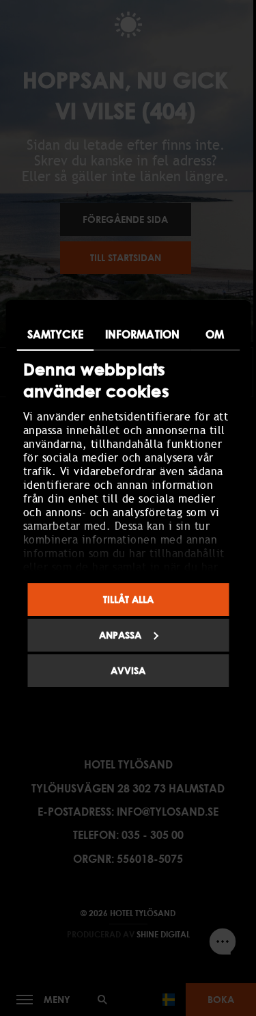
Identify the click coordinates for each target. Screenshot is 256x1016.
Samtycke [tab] (55, 334)
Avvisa (128, 670)
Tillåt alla (128, 599)
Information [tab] (142, 334)
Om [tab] (214, 334)
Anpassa (120, 635)
